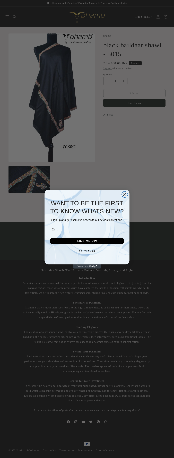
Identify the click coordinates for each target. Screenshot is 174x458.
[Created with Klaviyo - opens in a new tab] (87, 266)
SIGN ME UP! (87, 240)
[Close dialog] (125, 194)
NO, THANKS (87, 251)
